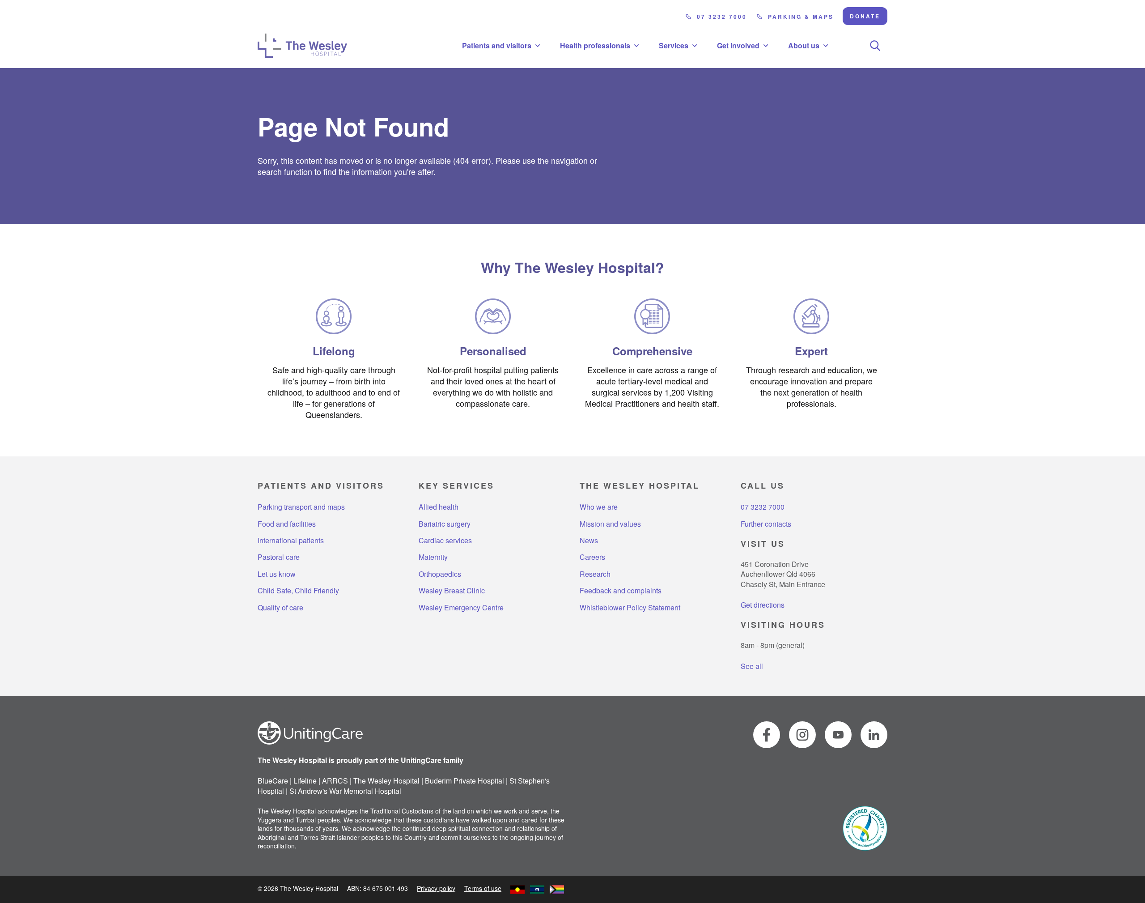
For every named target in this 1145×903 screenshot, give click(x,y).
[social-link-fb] (766, 734)
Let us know (277, 574)
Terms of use (482, 888)
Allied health (438, 507)
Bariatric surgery (445, 524)
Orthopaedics (440, 574)
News (589, 540)
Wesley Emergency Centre (461, 608)
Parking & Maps (801, 16)
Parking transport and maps (301, 507)
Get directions (763, 605)
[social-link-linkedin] (874, 734)
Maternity (433, 557)
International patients (291, 540)
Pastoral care (279, 557)
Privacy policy (436, 888)
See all (752, 666)
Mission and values (610, 524)
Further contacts (766, 524)
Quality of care (280, 608)
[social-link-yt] (838, 734)
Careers (592, 557)
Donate (865, 16)
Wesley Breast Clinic (452, 591)
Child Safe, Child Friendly (298, 591)
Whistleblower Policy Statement (630, 608)
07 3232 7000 (722, 16)
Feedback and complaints (621, 591)
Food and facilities (287, 524)
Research (595, 574)
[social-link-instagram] (802, 734)
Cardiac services (445, 540)
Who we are (599, 507)
